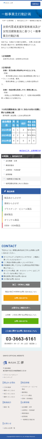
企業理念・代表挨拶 (13, 170)
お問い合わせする (21, 298)
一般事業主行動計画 (13, 179)
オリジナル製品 (11, 220)
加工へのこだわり (9, 393)
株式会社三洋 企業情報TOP (30, 151)
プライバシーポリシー (11, 375)
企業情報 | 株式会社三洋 (17, 20)
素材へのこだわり (9, 390)
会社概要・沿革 (11, 161)
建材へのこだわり (9, 397)
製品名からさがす (12, 198)
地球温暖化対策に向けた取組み (17, 183)
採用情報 (9, 174)
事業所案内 (10, 165)
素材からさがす (11, 203)
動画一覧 (6, 407)
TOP (3, 20)
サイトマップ (8, 377)
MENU (35, 4)
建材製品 (8, 214)
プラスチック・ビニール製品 (18, 209)
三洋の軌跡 (7, 387)
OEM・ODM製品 (12, 225)
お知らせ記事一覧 (9, 428)
